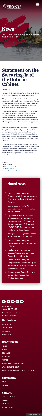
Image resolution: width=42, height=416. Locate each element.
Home (4, 35)
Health (5, 346)
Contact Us (7, 404)
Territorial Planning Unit (13, 364)
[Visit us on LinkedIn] (17, 301)
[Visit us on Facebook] (4, 301)
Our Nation (7, 324)
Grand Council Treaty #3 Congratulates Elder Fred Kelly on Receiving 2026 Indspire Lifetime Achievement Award (22, 264)
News (10, 35)
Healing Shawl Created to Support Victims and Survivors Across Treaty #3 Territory (21, 253)
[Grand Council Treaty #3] (12, 6)
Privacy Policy (8, 407)
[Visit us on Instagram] (13, 301)
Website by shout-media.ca (34, 414)
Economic (6, 356)
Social (5, 350)
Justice (5, 360)
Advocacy (6, 335)
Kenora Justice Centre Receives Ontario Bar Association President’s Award (21, 275)
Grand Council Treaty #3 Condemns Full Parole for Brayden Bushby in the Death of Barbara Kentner (22, 197)
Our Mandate (8, 328)
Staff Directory (8, 397)
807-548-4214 (11, 166)
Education (6, 353)
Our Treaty (7, 331)
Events (5, 385)
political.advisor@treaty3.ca (14, 171)
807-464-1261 (11, 169)
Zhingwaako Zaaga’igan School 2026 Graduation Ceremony (22, 235)
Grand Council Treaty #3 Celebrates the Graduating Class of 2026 (22, 243)
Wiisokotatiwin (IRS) (10, 367)
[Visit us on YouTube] (22, 301)
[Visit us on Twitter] (8, 301)
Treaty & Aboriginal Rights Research (18, 370)
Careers (5, 400)
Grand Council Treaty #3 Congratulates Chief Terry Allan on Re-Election (21, 209)
